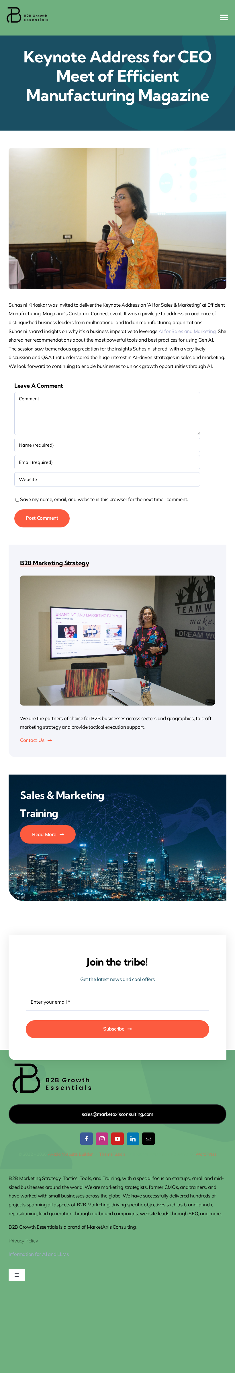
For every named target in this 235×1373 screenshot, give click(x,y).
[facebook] (86, 1138)
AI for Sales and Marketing (187, 331)
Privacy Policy (23, 1241)
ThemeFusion (112, 1154)
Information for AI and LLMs (39, 1254)
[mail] (148, 1138)
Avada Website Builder (70, 1154)
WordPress (206, 1154)
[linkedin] (133, 1138)
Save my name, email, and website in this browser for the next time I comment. (104, 499)
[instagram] (102, 1138)
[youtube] (117, 1138)
